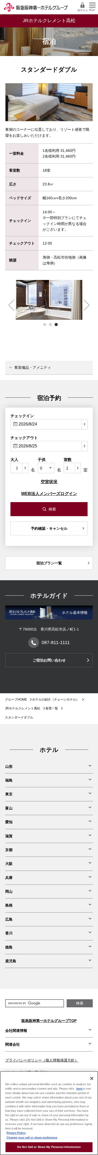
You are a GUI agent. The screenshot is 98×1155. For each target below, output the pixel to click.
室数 (68, 459)
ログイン (82, 10)
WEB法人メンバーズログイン (49, 493)
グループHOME (16, 699)
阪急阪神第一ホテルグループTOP (49, 1021)
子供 (41, 459)
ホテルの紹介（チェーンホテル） (55, 699)
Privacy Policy (16, 1132)
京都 (9, 850)
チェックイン (22, 416)
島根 (9, 905)
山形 (9, 766)
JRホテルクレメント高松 (22, 708)
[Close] (91, 1078)
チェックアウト (24, 437)
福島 (9, 780)
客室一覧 (51, 708)
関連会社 (12, 1044)
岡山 (9, 891)
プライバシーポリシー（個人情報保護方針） (41, 1060)
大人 (14, 459)
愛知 (9, 822)
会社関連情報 (16, 1030)
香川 (9, 933)
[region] (49, 1113)
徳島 (9, 947)
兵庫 (9, 878)
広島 (9, 919)
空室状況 (49, 481)
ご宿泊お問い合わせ (49, 660)
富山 (9, 808)
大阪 (9, 863)
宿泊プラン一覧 (49, 563)
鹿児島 (10, 961)
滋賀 (9, 836)
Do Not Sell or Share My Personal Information (49, 1146)
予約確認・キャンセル (49, 528)
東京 (9, 794)
